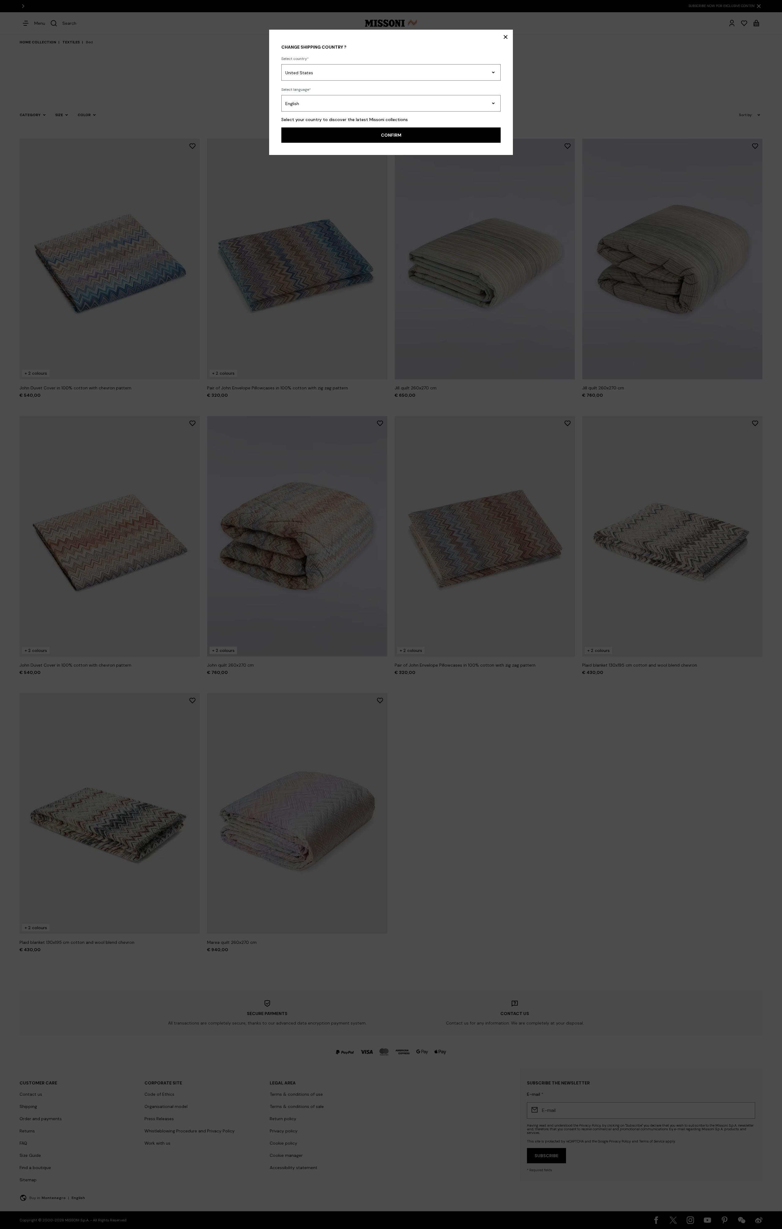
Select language (295, 89)
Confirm (391, 135)
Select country (294, 58)
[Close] (505, 37)
